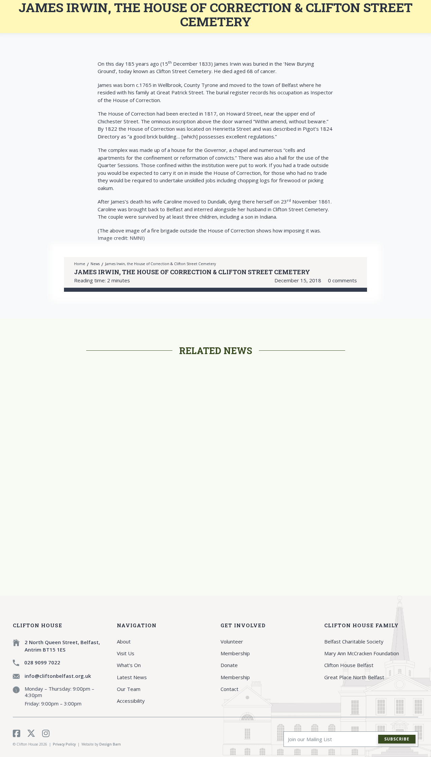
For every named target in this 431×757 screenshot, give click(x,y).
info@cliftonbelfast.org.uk (58, 675)
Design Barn (110, 744)
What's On (129, 665)
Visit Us (125, 653)
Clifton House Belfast (348, 665)
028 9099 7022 (42, 662)
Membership (235, 653)
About (124, 641)
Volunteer (232, 641)
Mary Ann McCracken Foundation (361, 653)
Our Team (128, 689)
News (95, 263)
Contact (229, 689)
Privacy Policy (64, 744)
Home (79, 263)
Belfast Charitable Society (354, 641)
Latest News (132, 677)
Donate (229, 665)
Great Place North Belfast (354, 677)
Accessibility (131, 700)
